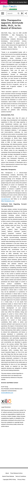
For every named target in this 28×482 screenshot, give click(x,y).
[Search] (18, 13)
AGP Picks (4, 2)
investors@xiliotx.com (7, 392)
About (7, 473)
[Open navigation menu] (2, 13)
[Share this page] (26, 13)
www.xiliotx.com (5, 199)
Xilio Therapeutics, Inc (8, 201)
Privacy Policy (21, 479)
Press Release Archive (16, 473)
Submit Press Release (8, 476)
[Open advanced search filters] (22, 13)
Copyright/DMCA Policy (9, 479)
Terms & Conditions (20, 476)
